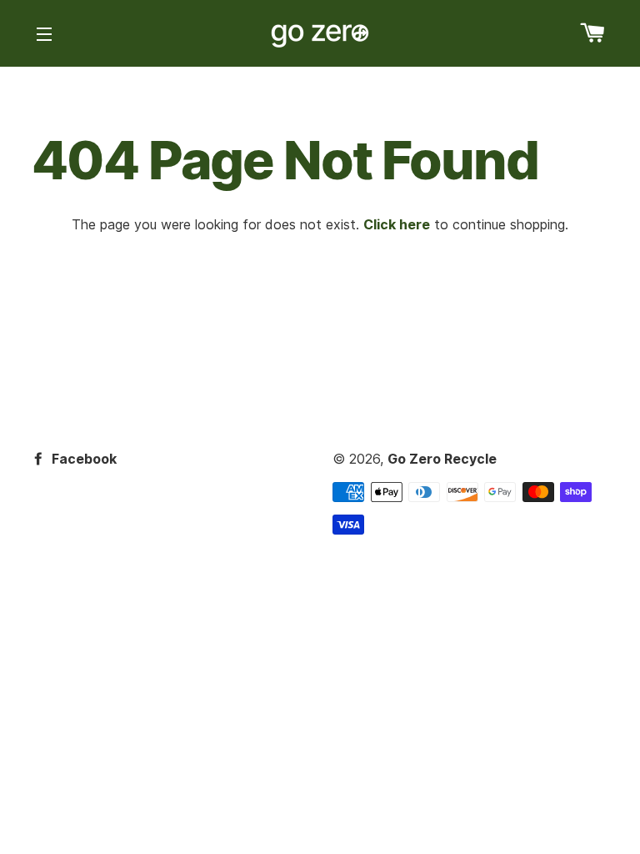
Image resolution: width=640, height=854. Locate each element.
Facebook (82, 458)
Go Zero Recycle (442, 458)
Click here (396, 224)
